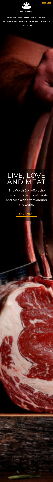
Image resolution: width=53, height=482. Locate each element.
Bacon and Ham (10, 22)
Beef (20, 18)
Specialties (26, 26)
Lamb (33, 18)
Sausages (11, 18)
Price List (46, 3)
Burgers (23, 22)
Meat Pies (34, 22)
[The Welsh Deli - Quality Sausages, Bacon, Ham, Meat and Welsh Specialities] (27, 6)
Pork (26, 18)
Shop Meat (26, 213)
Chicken (41, 18)
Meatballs (46, 22)
